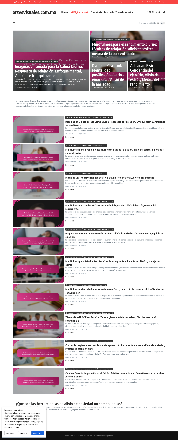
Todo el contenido (124, 12)
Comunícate (96, 12)
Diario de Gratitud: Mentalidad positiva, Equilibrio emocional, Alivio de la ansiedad (108, 75)
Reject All (24, 433)
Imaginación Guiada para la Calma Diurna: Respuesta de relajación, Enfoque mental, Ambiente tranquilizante (49, 71)
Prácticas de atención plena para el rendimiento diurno (111, 39)
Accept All (37, 433)
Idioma (64, 12)
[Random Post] (158, 23)
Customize (10, 433)
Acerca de (109, 12)
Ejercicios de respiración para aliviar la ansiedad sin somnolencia (89, 201)
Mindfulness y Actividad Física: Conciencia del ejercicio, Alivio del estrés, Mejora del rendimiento (145, 72)
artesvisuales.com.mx (34, 12)
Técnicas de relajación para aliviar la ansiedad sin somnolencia (37, 61)
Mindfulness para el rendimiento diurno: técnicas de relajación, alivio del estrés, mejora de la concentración (124, 49)
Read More (69, 137)
